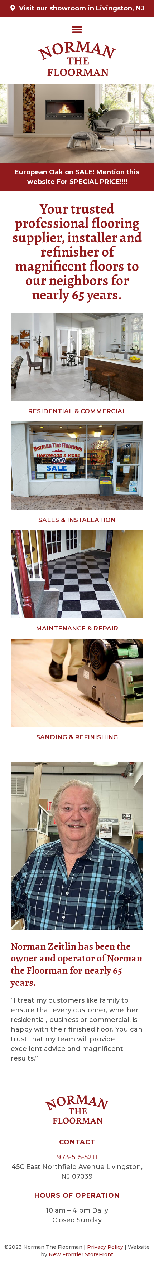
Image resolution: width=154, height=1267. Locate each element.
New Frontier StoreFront (81, 1254)
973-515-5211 (77, 1157)
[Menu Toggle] (77, 29)
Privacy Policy (105, 1247)
